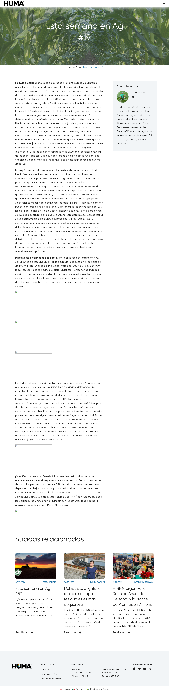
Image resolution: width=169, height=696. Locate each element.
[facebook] (134, 668)
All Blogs (77, 67)
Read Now (21, 632)
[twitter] (139, 668)
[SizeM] (14, 2)
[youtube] (144, 668)
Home (68, 67)
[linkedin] (150, 668)
